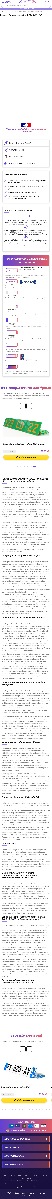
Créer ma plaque (25, 457)
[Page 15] (49, 1109)
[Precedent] (23, 406)
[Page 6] (34, 466)
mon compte (11, 1147)
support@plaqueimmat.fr (26, 1187)
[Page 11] (36, 1109)
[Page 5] (31, 466)
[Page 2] (21, 466)
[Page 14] (46, 1109)
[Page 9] (29, 1109)
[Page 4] (27, 466)
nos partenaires (14, 1156)
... (12, 11)
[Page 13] (43, 1109)
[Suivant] (29, 406)
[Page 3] (24, 466)
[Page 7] (22, 1109)
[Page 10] (33, 1109)
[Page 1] (17, 466)
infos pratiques (13, 1164)
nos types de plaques (17, 1139)
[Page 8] (26, 1109)
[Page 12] (39, 1109)
